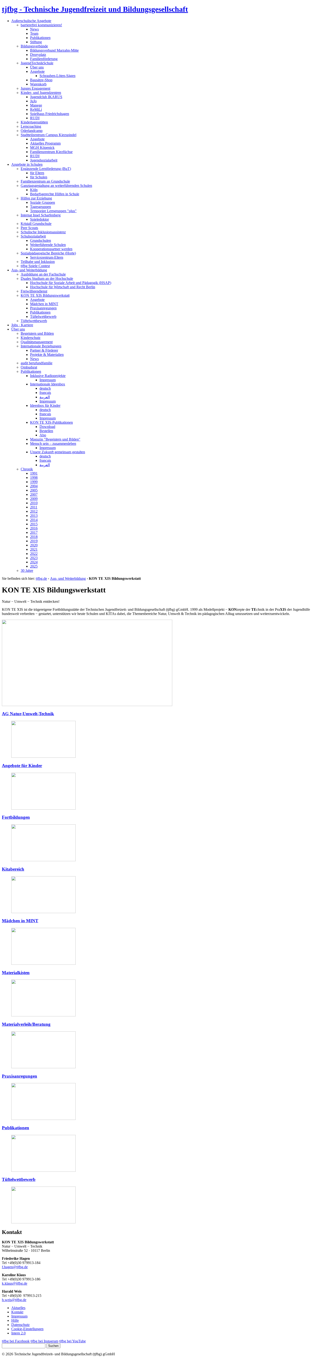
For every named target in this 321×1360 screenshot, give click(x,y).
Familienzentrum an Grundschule (45, 181)
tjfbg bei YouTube (72, 1341)
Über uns (37, 67)
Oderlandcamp (32, 131)
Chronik (27, 469)
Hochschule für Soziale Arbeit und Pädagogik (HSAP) (70, 283)
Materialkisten (16, 972)
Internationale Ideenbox (47, 384)
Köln (34, 190)
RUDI (34, 118)
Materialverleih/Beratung (26, 1024)
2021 (34, 549)
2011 (33, 507)
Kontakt (17, 1312)
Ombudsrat (29, 367)
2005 (34, 490)
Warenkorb (38, 84)
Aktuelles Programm (45, 143)
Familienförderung (44, 59)
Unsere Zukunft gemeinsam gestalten (57, 452)
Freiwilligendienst (34, 291)
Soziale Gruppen (42, 202)
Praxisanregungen (43, 308)
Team (34, 33)
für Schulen (38, 177)
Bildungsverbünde (34, 46)
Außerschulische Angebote (31, 21)
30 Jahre (27, 570)
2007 (34, 494)
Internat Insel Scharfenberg (41, 215)
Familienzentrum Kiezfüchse (51, 152)
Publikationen (40, 38)
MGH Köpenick (42, 148)
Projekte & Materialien (47, 355)
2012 (34, 511)
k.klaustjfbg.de (14, 1283)
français (45, 393)
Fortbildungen (16, 817)
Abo (42, 435)
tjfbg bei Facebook (16, 1341)
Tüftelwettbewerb (43, 317)
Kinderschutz (30, 338)
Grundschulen (40, 240)
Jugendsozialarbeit (43, 160)
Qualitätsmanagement (37, 342)
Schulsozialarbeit (33, 236)
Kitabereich (13, 869)
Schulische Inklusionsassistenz (43, 232)
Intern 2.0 (18, 1333)
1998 (34, 478)
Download (47, 427)
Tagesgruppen (40, 207)
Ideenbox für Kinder (45, 405)
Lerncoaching (31, 126)
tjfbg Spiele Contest (35, 266)
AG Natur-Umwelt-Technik (28, 713)
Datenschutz (20, 1325)
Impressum (47, 380)
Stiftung (36, 42)
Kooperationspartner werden (51, 249)
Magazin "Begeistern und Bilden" (55, 439)
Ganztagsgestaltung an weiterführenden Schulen (56, 186)
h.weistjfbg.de (14, 1300)
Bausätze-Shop (41, 80)
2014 (34, 520)
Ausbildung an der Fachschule (43, 274)
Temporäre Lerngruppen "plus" (53, 211)
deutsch (45, 388)
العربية (44, 397)
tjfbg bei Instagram (44, 1341)
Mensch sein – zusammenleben (53, 444)
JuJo (33, 101)
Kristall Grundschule (36, 224)
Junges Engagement (35, 88)
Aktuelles (18, 1308)
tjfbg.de (41, 578)
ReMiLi (36, 109)
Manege (36, 105)
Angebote (37, 71)
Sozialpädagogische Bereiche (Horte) (48, 253)
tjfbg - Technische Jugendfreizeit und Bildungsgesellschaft (95, 9)
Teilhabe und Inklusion (38, 262)
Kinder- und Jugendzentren (41, 93)
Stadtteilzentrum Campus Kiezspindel (48, 135)
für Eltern (37, 173)
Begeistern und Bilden (37, 333)
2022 (34, 554)
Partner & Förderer (44, 350)
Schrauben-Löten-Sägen (57, 76)
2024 (34, 562)
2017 (34, 532)
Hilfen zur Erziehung (36, 198)
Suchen (53, 1346)
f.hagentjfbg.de (15, 1267)
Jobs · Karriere (22, 325)
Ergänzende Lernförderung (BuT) (46, 169)
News (34, 29)
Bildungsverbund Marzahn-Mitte (54, 50)
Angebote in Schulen (27, 164)
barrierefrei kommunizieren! (41, 25)
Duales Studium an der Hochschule (47, 278)
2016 (34, 528)
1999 (34, 482)
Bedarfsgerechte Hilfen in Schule (54, 194)
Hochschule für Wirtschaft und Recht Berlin (62, 287)
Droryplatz (38, 55)
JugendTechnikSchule (37, 63)
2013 (34, 516)
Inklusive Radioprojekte (48, 376)
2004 (34, 486)
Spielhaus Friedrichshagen (49, 114)
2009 (34, 499)
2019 (34, 541)
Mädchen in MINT (44, 304)
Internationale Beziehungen (41, 346)
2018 (34, 537)
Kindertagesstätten (34, 122)
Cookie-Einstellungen (27, 1329)
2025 (34, 566)
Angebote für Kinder (22, 765)
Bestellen (46, 431)
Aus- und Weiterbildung (29, 270)
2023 (34, 558)
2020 (34, 545)
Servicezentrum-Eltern (46, 257)
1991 (34, 473)
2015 (34, 524)
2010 (34, 503)
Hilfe (15, 1320)
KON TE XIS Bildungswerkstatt (45, 295)
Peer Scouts (29, 228)
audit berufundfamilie (36, 363)
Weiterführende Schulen (48, 245)
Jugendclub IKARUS (46, 97)
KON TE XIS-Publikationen (51, 422)
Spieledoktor (39, 219)
